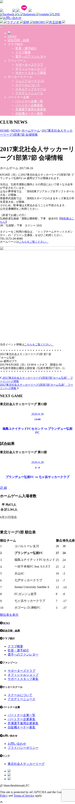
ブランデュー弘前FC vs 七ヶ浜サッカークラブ (37, 477)
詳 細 (3, 487)
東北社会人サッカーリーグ (26, 763)
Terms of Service (24, 795)
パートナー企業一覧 (29, 101)
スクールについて (27, 85)
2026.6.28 (37, 462)
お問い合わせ (17, 743)
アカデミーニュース (29, 93)
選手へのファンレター (30, 56)
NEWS (12, 36)
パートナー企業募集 (29, 105)
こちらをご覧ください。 (33, 241)
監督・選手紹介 (26, 48)
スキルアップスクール (30, 89)
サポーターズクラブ (29, 64)
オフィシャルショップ (30, 68)
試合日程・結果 (18, 40)
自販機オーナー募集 (29, 113)
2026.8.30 (37, 414)
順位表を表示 (9, 614)
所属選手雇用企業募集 (30, 109)
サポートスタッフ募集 (30, 72)
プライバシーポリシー (23, 747)
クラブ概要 (23, 52)
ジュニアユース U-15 (29, 81)
